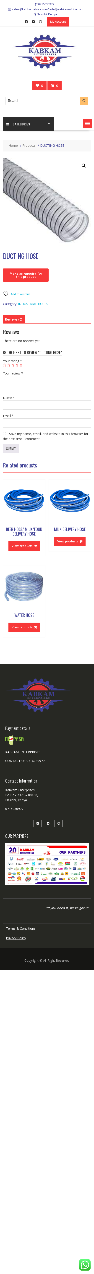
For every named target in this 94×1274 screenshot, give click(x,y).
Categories (21, 124)
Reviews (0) (13, 319)
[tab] (13, 319)
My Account (58, 21)
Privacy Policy (16, 938)
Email (8, 416)
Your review (13, 373)
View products (22, 546)
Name (9, 397)
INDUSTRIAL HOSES (33, 304)
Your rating (12, 361)
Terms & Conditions (21, 928)
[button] (87, 123)
